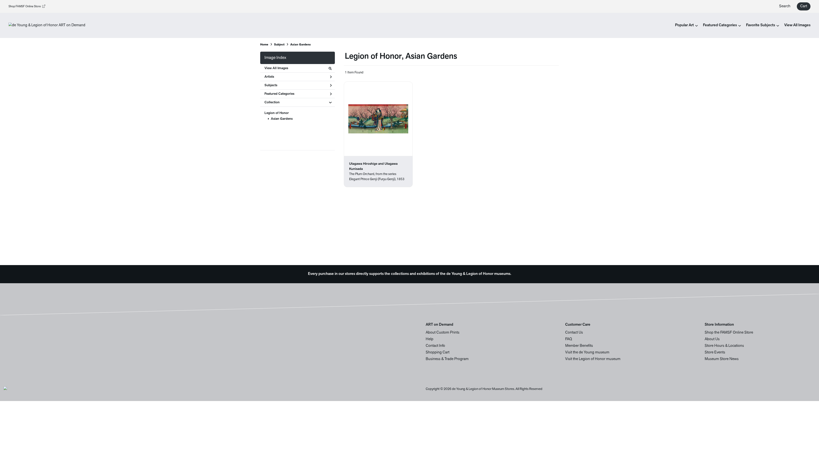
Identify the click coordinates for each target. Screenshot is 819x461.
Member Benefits (579, 346)
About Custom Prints (442, 333)
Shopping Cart (437, 353)
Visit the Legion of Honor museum (592, 359)
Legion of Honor (276, 113)
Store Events (715, 353)
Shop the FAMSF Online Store (729, 333)
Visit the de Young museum (587, 353)
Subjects (270, 85)
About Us (712, 339)
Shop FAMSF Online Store (25, 6)
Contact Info (435, 346)
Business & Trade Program (447, 359)
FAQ (568, 339)
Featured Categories (279, 94)
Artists (269, 77)
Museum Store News (722, 359)
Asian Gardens (282, 119)
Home (264, 44)
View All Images (797, 25)
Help (429, 339)
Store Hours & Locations (724, 346)
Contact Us (574, 333)
